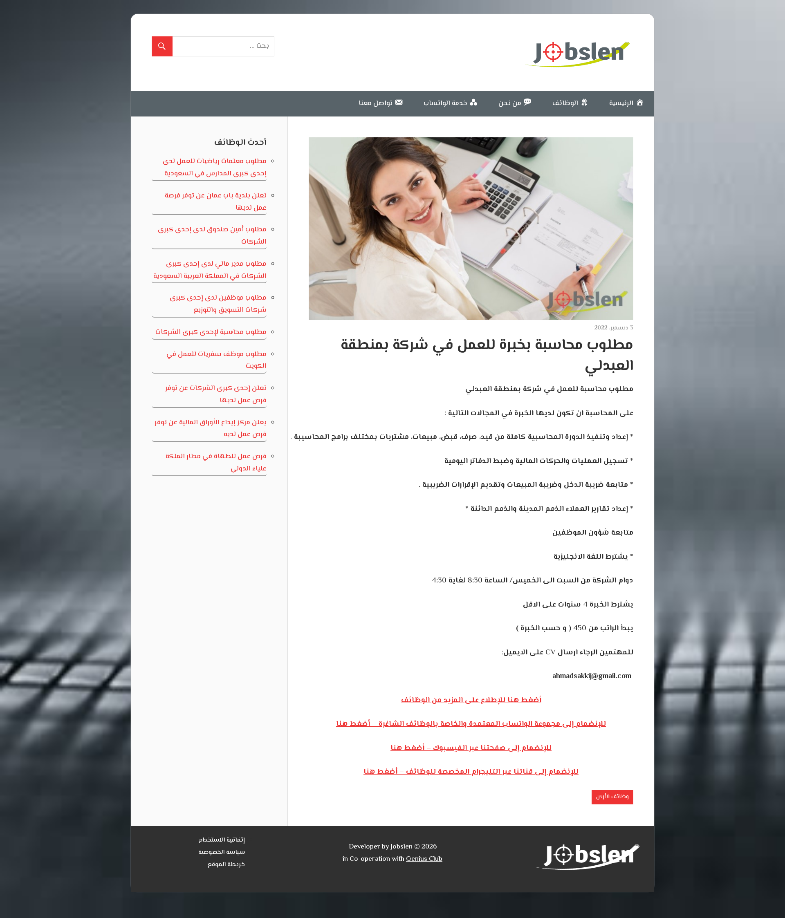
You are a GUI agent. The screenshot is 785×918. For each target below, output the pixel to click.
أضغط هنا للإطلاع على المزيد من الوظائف (471, 700)
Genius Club (424, 859)
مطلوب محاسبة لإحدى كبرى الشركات (211, 332)
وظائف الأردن (612, 797)
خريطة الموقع (226, 864)
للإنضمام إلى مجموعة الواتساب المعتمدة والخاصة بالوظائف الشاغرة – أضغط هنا (471, 724)
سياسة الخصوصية (221, 852)
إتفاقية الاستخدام (222, 840)
